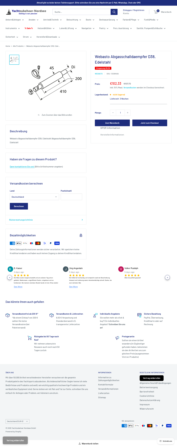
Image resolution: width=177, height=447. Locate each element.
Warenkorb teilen (90, 443)
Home (8, 46)
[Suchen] (114, 12)
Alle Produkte (18, 46)
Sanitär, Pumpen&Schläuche (149, 28)
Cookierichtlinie (147, 396)
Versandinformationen (108, 389)
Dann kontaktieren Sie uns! (22, 166)
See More (18, 287)
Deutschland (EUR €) (15, 421)
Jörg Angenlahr (20, 268)
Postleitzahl (66, 190)
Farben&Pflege (129, 19)
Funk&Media (149, 19)
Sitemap (102, 397)
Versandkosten (129, 87)
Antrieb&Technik (51, 19)
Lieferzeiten (103, 393)
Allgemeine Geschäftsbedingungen (155, 383)
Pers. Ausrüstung (121, 28)
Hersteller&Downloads (47, 37)
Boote (88, 19)
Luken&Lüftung (66, 28)
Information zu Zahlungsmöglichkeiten (108, 378)
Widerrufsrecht (147, 408)
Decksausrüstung (107, 19)
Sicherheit (10, 37)
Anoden (32, 19)
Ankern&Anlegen (13, 19)
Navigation (86, 28)
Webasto (99, 74)
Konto (126, 13)
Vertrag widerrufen (151, 378)
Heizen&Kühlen (44, 28)
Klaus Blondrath (131, 268)
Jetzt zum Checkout (150, 123)
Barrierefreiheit (147, 391)
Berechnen (19, 206)
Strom (26, 37)
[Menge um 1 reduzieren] (113, 113)
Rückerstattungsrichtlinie (21, 220)
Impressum (145, 404)
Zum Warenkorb (112, 123)
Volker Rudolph (76, 268)
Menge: (98, 112)
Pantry (102, 28)
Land (12, 190)
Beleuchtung (72, 19)
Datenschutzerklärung (150, 400)
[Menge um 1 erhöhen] (128, 113)
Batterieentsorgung (149, 387)
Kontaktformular (105, 384)
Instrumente (11, 28)
